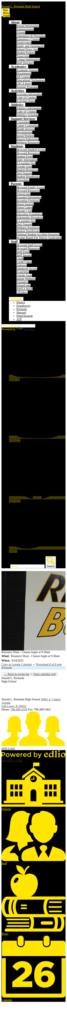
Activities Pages (25, 101)
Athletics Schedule (27, 115)
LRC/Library (24, 83)
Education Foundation (29, 214)
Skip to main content (13, 3)
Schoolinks (22, 180)
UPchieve (22, 292)
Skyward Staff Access (29, 245)
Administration (25, 29)
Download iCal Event (49, 664)
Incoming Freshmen (28, 200)
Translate (29, 329)
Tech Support (24, 173)
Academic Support (27, 70)
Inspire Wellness (26, 278)
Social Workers (25, 135)
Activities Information (29, 94)
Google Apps (24, 166)
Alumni (20, 32)
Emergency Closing (28, 39)
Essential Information (28, 197)
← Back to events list (16, 674)
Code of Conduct (26, 97)
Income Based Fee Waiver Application (39, 237)
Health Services (25, 129)
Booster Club (24, 210)
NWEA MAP (24, 288)
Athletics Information (28, 108)
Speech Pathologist (27, 139)
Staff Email (23, 251)
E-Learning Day (26, 163)
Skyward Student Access (31, 149)
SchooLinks (23, 194)
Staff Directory (25, 62)
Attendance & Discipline (30, 36)
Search (5, 566)
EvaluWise (22, 272)
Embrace (21, 265)
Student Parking (25, 52)
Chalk (19, 258)
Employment (23, 42)
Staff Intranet (24, 255)
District (20, 302)
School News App (27, 49)
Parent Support (25, 204)
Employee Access (26, 268)
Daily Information (26, 159)
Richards (21, 309)
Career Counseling (27, 125)
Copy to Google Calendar (16, 664)
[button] (15, 22)
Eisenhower (23, 305)
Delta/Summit (24, 315)
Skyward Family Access (30, 187)
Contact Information (28, 59)
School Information (27, 25)
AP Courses (23, 76)
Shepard (21, 312)
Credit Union (24, 261)
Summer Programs (27, 87)
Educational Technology (30, 80)
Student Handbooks (28, 176)
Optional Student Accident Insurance (38, 234)
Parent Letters (24, 207)
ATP (19, 319)
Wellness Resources (28, 142)
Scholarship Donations (29, 217)
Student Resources (27, 170)
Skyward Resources (28, 153)
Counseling (23, 122)
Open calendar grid (44, 674)
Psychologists (24, 132)
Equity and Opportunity (30, 46)
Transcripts (22, 56)
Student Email (24, 156)
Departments (23, 73)
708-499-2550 (18, 709)
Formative (22, 282)
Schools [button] (16, 299)
